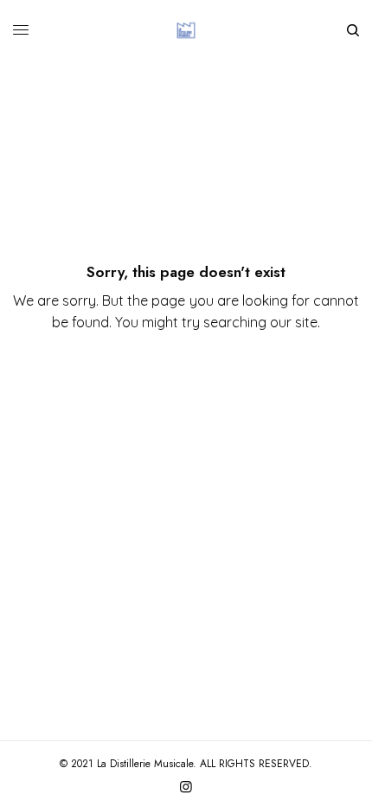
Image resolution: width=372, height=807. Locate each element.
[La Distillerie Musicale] (186, 30)
